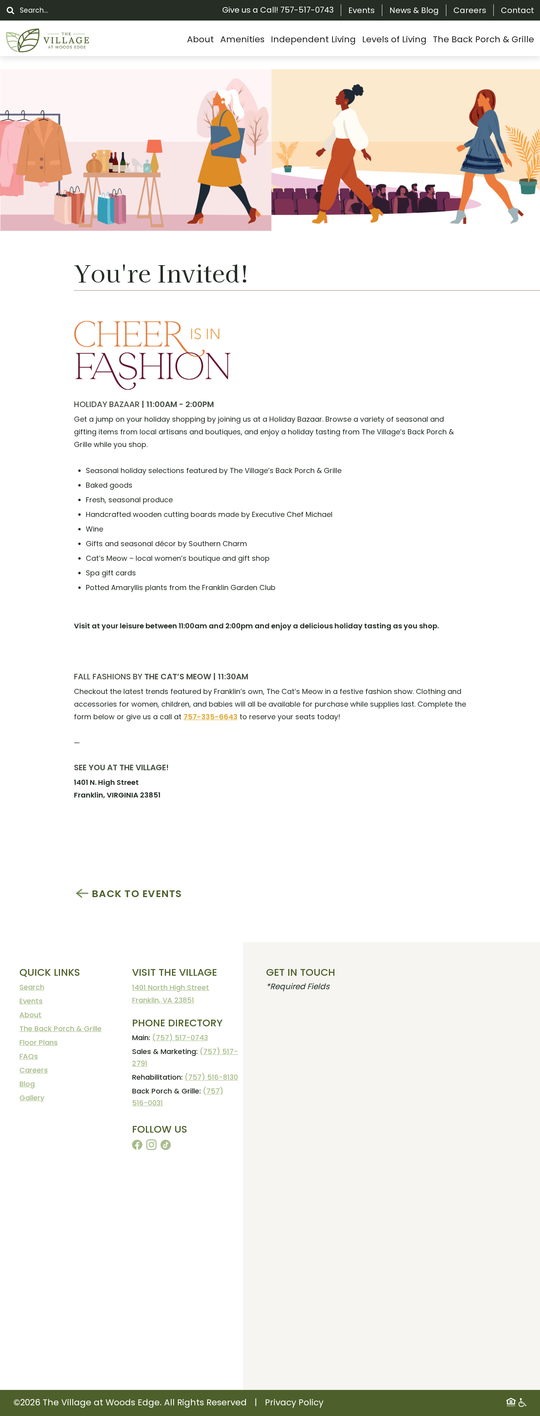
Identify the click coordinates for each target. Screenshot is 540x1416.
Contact (517, 10)
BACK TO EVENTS (137, 894)
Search (31, 987)
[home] (65, 40)
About (30, 1015)
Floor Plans (38, 1042)
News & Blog (414, 10)
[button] (200, 39)
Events (361, 10)
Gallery (31, 1098)
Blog (27, 1084)
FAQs (28, 1056)
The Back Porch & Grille (60, 1028)
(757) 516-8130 (211, 1077)
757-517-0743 (307, 9)
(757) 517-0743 (180, 1038)
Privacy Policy (294, 1402)
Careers (469, 10)
